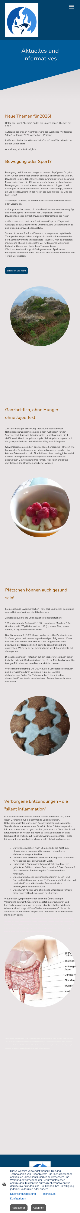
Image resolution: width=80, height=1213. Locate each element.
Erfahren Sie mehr (16, 270)
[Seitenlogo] (21, 20)
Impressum (49, 1193)
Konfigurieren (18, 1198)
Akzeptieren (19, 1207)
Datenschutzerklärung (23, 1193)
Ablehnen (38, 1207)
